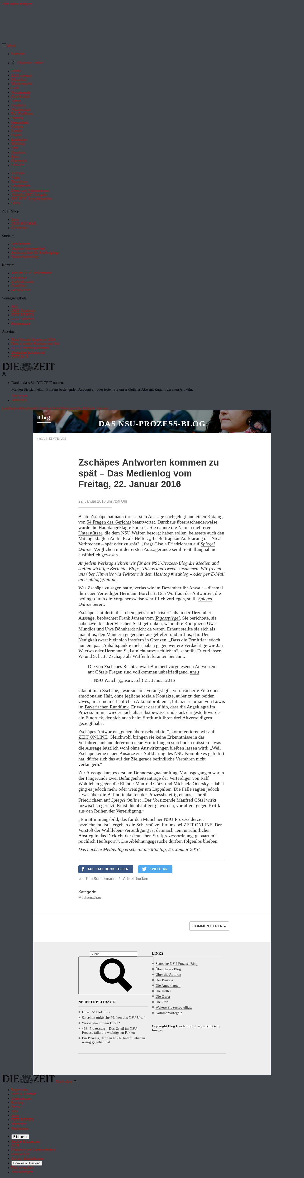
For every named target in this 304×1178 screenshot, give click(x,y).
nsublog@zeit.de (100, 579)
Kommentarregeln (169, 1013)
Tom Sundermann (100, 879)
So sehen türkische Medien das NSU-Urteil (113, 1017)
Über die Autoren (168, 974)
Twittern (159, 869)
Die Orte (162, 1002)
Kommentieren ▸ (209, 926)
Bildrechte (20, 1137)
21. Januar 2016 (159, 680)
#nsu (194, 671)
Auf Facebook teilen (108, 869)
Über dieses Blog (168, 969)
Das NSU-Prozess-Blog (152, 423)
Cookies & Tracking (26, 1163)
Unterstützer (90, 532)
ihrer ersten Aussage (144, 516)
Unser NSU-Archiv (96, 1012)
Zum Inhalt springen (17, 4)
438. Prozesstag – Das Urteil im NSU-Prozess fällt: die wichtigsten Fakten (110, 1030)
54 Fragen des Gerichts (109, 521)
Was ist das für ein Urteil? (101, 1023)
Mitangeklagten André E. (102, 538)
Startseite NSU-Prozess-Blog (177, 964)
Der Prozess (164, 980)
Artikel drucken (135, 879)
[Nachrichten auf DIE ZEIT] (28, 369)
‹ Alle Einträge (52, 438)
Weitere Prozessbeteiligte (174, 1007)
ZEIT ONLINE (92, 737)
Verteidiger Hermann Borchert (126, 593)
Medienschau (89, 897)
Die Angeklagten (168, 985)
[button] (9, 46)
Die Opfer (163, 996)
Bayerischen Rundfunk (107, 706)
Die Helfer (163, 991)
